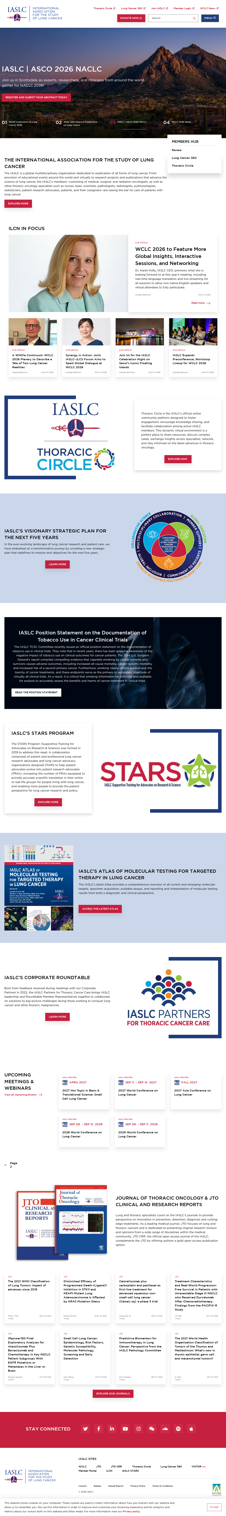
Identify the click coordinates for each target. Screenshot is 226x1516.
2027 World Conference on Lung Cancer (138, 1092)
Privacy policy (131, 1511)
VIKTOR (196, 1466)
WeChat (151, 1428)
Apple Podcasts (191, 1428)
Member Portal (88, 1471)
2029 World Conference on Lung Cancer (138, 1134)
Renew (177, 150)
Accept (214, 1507)
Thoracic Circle (103, 8)
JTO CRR (117, 1466)
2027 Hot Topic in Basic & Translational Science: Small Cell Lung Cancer (82, 1094)
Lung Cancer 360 (131, 8)
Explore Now (178, 459)
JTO (98, 1466)
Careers (83, 1486)
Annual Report (115, 1486)
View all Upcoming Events (20, 1095)
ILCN (109, 1471)
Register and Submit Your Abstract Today (36, 97)
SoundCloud (164, 1428)
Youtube (125, 1428)
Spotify (178, 1428)
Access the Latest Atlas (100, 909)
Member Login (182, 8)
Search (194, 18)
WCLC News (207, 8)
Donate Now (129, 18)
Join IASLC (158, 8)
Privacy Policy (137, 1486)
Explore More (18, 203)
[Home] (34, 14)
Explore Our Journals (113, 1394)
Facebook (98, 1428)
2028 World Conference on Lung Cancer (82, 1134)
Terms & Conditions (162, 1486)
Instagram (138, 1428)
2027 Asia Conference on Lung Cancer (192, 1092)
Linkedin (112, 1428)
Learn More (57, 564)
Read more (198, 303)
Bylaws (97, 1486)
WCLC (83, 1466)
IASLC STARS (130, 1471)
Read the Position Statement (36, 692)
